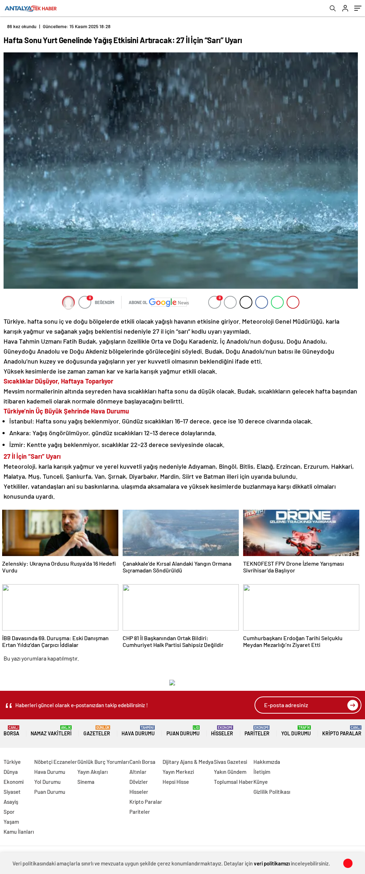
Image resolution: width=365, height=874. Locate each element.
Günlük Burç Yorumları (103, 762)
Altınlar (137, 771)
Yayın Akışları (92, 771)
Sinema (85, 781)
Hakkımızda (266, 762)
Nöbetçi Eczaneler (55, 762)
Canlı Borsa (142, 762)
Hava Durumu (138, 730)
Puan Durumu (183, 730)
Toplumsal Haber (233, 781)
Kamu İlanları (19, 831)
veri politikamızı (272, 863)
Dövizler (138, 781)
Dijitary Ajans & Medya (188, 762)
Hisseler (222, 730)
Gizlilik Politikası (271, 791)
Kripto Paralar (341, 730)
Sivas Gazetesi (230, 762)
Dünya (11, 771)
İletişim (261, 771)
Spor (9, 811)
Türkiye (12, 762)
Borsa (11, 730)
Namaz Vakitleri (51, 730)
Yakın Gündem (230, 771)
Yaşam (11, 821)
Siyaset (12, 791)
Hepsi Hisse (176, 781)
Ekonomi (14, 781)
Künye (260, 781)
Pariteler (257, 730)
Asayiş (11, 801)
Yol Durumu (296, 730)
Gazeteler (96, 730)
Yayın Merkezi (178, 771)
